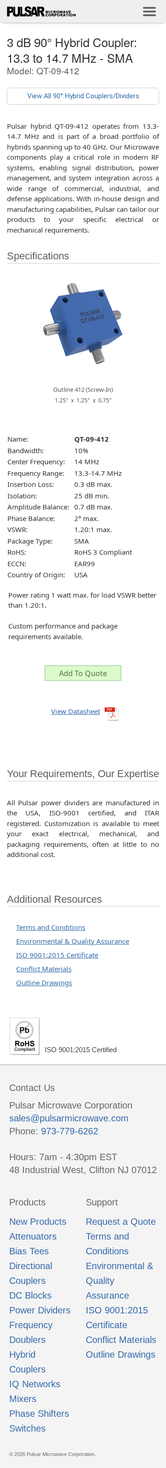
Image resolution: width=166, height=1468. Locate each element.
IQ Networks (34, 1384)
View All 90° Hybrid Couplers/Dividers (83, 96)
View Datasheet (75, 711)
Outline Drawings (44, 982)
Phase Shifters (39, 1413)
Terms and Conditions (50, 927)
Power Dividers (40, 1310)
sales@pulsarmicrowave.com (69, 1118)
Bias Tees (29, 1251)
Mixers (22, 1399)
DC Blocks (30, 1295)
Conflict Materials (43, 968)
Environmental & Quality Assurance (72, 941)
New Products (37, 1221)
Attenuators (33, 1236)
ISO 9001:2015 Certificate (57, 954)
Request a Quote (121, 1221)
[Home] (41, 11)
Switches (27, 1428)
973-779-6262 (69, 1131)
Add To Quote (83, 673)
